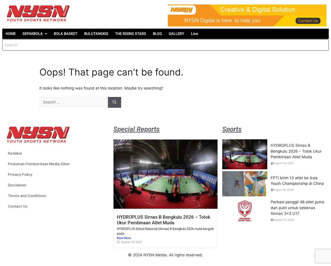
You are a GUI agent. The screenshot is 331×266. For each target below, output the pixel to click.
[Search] (114, 102)
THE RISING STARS (130, 34)
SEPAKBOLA (33, 34)
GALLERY (176, 34)
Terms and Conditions (27, 195)
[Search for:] (73, 102)
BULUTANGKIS (96, 34)
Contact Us (17, 206)
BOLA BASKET (65, 34)
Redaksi (15, 153)
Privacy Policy (20, 174)
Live (194, 34)
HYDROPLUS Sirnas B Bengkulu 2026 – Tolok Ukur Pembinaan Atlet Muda (163, 219)
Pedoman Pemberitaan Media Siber (39, 164)
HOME (11, 34)
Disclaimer (17, 185)
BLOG (157, 34)
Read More (124, 238)
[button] (34, 34)
